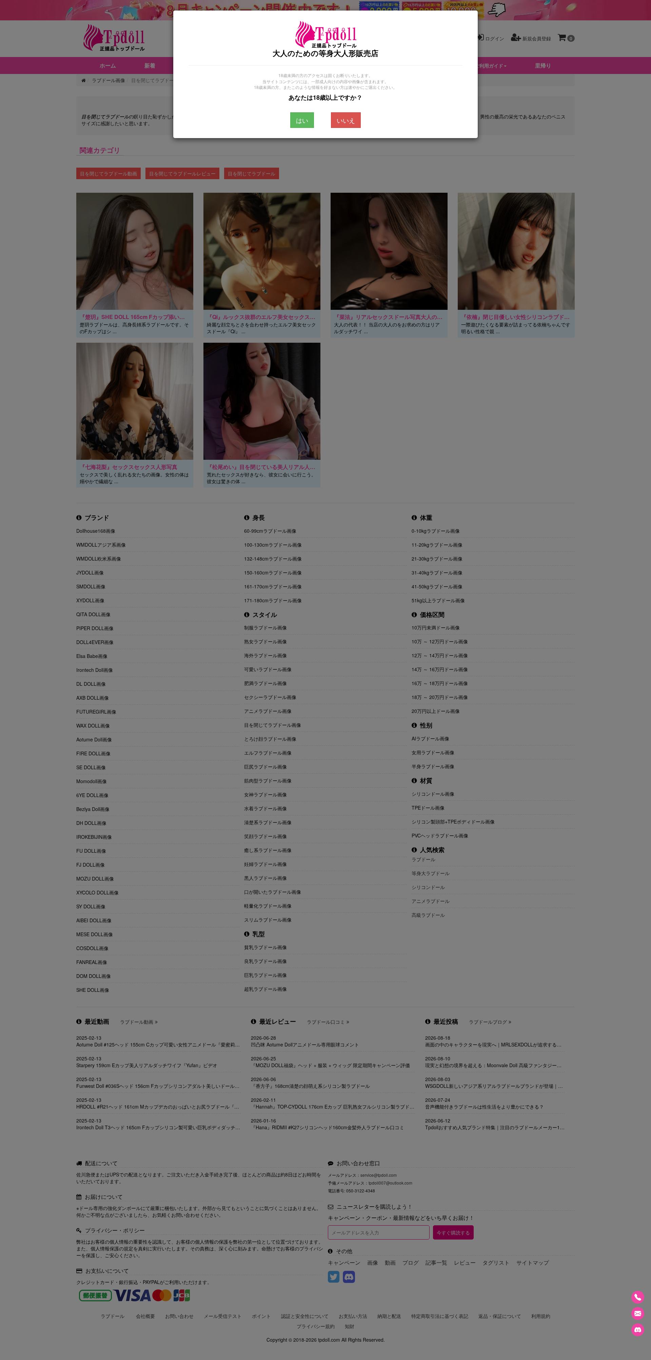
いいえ (346, 120)
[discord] (637, 1329)
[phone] (637, 1297)
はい (302, 120)
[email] (637, 1313)
